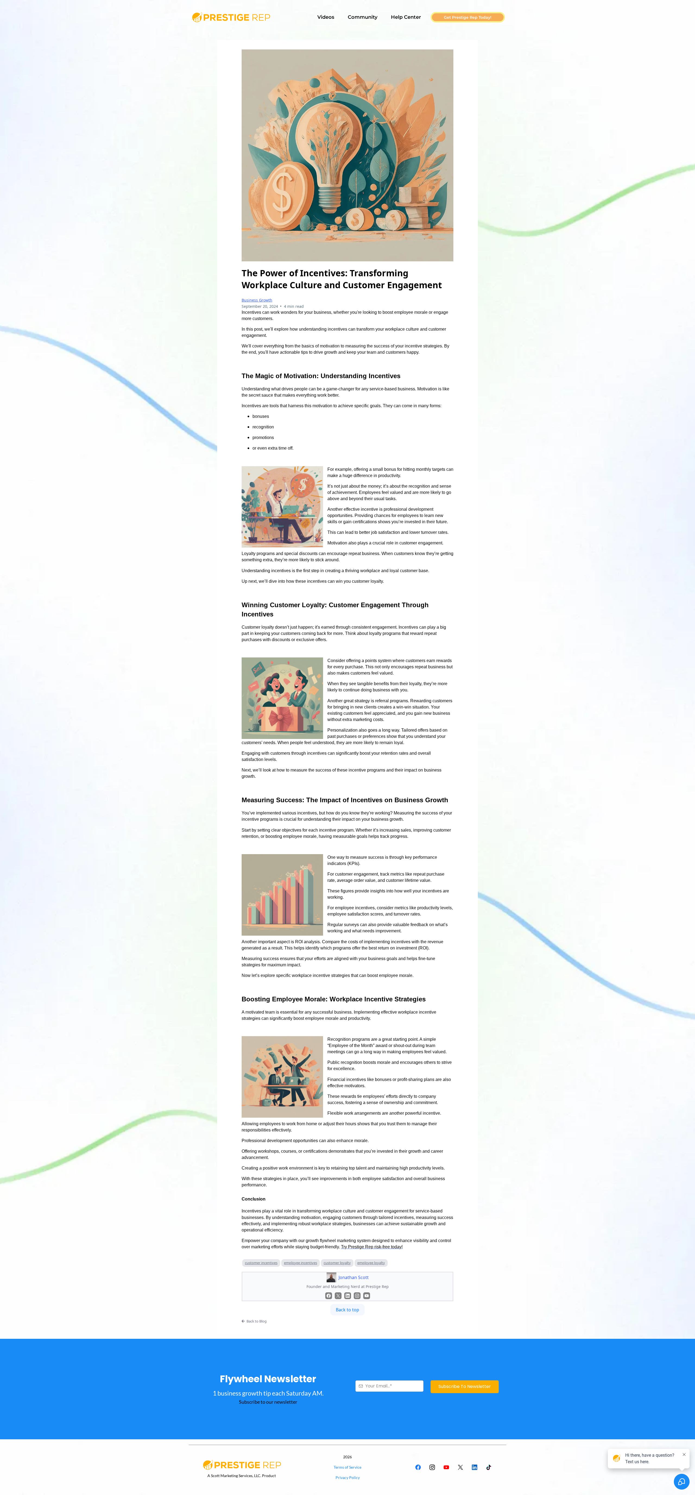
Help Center (406, 17)
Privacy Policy (348, 1477)
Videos (325, 17)
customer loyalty (337, 1262)
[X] (338, 1295)
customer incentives (261, 1262)
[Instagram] (357, 1295)
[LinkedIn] (347, 1295)
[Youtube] (366, 1295)
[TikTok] (489, 1467)
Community (362, 17)
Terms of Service (347, 1467)
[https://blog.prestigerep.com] (230, 17)
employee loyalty (371, 1262)
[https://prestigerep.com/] (241, 1465)
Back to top (347, 1310)
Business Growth (257, 300)
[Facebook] (328, 1295)
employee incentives (300, 1262)
